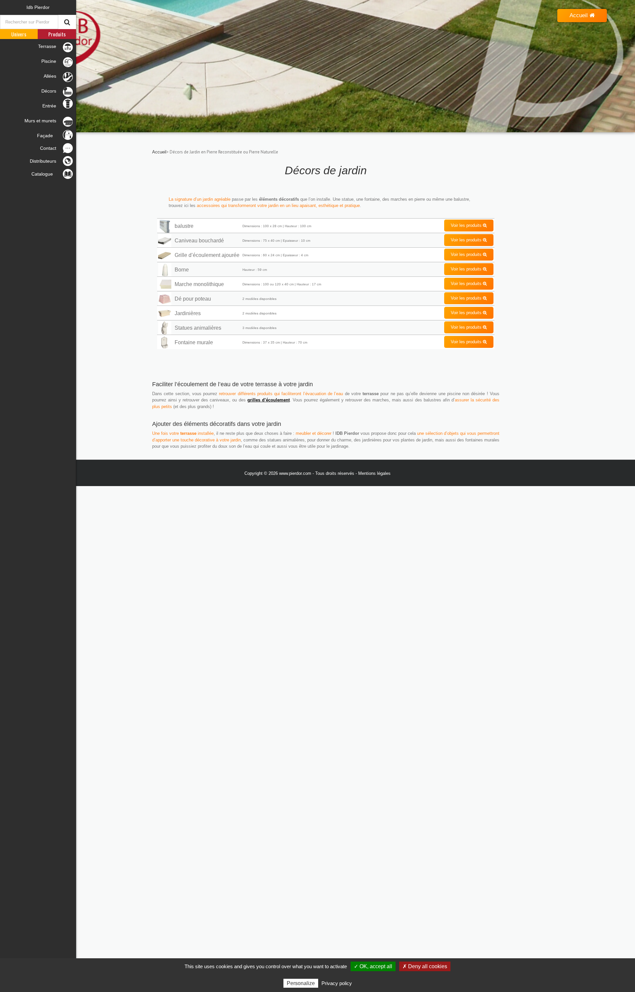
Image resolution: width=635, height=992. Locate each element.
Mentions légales (374, 473)
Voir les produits (467, 225)
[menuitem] (38, 7)
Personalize (301, 983)
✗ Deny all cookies (424, 966)
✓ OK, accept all (373, 966)
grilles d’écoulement (268, 399)
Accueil (579, 15)
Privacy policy (336, 983)
